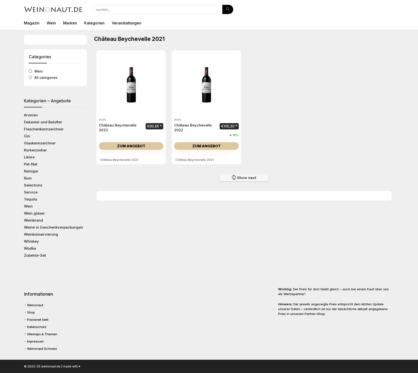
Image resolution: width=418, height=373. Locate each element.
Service (30, 192)
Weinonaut (35, 305)
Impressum (35, 341)
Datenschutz (36, 327)
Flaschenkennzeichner (44, 129)
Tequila (30, 199)
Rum (28, 178)
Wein (51, 23)
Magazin (31, 23)
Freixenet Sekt (37, 319)
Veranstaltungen (126, 23)
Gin (27, 136)
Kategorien (94, 23)
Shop (31, 312)
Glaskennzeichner (40, 143)
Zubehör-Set (35, 255)
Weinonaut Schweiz (42, 349)
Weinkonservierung (41, 234)
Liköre (29, 157)
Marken (70, 23)
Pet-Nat (30, 164)
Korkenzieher (35, 150)
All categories (46, 77)
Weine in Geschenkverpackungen (53, 227)
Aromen (31, 115)
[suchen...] (227, 9)
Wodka (30, 248)
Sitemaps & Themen (42, 334)
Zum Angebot (131, 146)
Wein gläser (34, 213)
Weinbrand (33, 220)
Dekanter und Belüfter (43, 122)
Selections (33, 185)
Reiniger (31, 171)
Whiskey (31, 241)
